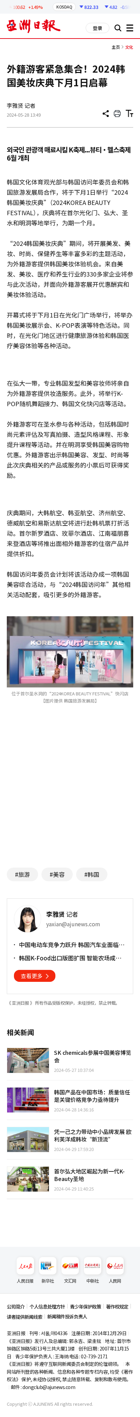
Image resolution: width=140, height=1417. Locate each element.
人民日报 (25, 1281)
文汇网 (70, 1281)
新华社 (47, 1281)
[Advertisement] (70, 796)
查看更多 (31, 976)
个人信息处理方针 (47, 1306)
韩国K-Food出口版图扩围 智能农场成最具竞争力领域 (70, 958)
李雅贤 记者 (21, 105)
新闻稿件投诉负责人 (67, 1316)
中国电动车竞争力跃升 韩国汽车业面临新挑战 (71, 944)
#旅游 (22, 874)
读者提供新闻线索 (24, 1316)
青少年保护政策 (85, 1306)
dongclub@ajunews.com (48, 1387)
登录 (97, 28)
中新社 (92, 1281)
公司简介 (15, 1306)
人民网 (115, 1281)
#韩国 (91, 874)
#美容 (57, 874)
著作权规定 (117, 1306)
